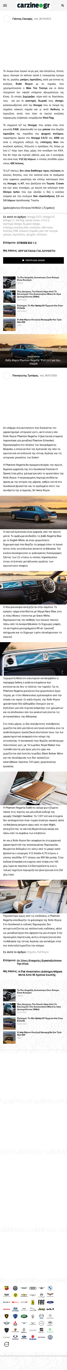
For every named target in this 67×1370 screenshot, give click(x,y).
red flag (20, 220)
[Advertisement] (33, 1190)
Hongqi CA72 (34, 217)
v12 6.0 (45, 220)
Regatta (31, 952)
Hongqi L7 (8, 220)
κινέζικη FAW (10, 231)
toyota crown (32, 220)
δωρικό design (31, 224)
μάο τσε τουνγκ (48, 231)
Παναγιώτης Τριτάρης (25, 375)
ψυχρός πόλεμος (36, 234)
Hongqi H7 (49, 217)
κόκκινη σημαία (28, 231)
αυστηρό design (12, 224)
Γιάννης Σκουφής (22, 18)
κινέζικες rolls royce (41, 227)
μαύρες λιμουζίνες (14, 234)
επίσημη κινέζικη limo (16, 227)
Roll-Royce (43, 952)
